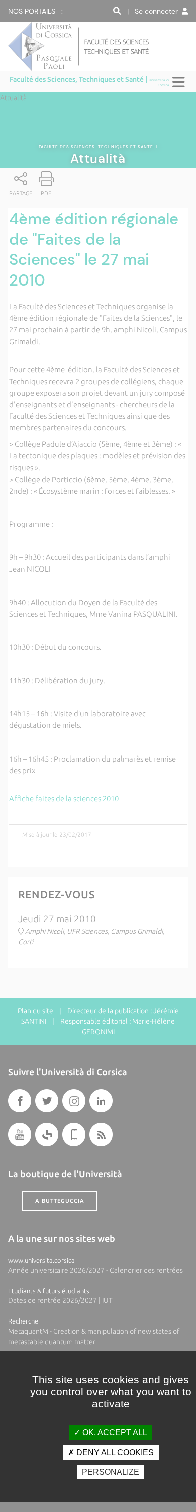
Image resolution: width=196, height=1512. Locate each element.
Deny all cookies (114, 1452)
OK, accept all (113, 1432)
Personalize (110, 1472)
